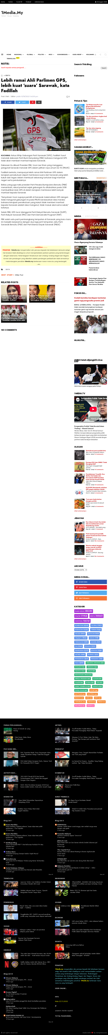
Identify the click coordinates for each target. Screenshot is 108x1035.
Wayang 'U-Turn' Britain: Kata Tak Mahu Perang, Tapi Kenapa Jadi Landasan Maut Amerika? (86, 739)
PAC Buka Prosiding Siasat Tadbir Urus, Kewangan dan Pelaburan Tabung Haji (26, 1009)
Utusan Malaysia (12, 978)
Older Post (19, 275)
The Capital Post (63, 850)
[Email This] (39, 102)
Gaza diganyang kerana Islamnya (88, 242)
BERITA (7, 75)
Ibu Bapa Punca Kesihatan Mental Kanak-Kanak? (79, 801)
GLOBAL (30, 54)
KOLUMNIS (90, 54)
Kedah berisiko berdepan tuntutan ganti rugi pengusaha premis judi (90, 299)
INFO (96, 698)
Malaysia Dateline (63, 866)
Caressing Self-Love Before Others (74, 946)
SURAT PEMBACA (81, 686)
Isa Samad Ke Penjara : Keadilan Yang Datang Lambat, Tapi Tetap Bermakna (87, 762)
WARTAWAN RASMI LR (15, 1015)
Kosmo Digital (11, 992)
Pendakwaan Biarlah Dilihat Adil (90, 907)
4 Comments (99, 122)
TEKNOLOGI (11, 59)
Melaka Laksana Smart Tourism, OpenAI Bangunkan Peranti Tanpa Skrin (34, 891)
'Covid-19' (19, 2)
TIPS (98, 682)
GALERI (77, 682)
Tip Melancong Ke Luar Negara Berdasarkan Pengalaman (94, 107)
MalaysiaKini (10, 999)
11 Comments (99, 454)
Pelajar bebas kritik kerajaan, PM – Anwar (19, 980)
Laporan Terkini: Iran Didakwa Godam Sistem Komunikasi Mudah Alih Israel (36, 883)
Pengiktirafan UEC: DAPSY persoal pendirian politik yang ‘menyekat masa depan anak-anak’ (36, 915)
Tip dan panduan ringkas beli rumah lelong (96, 117)
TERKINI (93, 629)
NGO (50, 54)
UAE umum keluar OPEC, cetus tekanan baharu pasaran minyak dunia (87, 922)
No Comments (99, 541)
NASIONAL (18, 54)
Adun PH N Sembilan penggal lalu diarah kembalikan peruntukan (26, 1001)
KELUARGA (79, 705)
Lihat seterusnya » (80, 140)
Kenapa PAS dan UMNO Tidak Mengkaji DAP (96, 463)
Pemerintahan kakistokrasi (94, 269)
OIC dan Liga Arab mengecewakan (96, 248)
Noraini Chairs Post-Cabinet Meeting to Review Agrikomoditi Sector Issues (76, 853)
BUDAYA (78, 698)
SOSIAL (88, 682)
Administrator (39, 2)
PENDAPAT (95, 659)
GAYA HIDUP (77, 54)
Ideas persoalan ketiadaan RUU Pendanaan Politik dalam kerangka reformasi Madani (86, 931)
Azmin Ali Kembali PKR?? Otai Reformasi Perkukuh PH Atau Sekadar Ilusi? (24, 845)
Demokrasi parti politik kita (96, 451)
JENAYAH (94, 650)
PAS (76, 646)
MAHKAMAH (79, 650)
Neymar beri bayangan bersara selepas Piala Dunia (29, 939)
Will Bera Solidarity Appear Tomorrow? (69, 835)
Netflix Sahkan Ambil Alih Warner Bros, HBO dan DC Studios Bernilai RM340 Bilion (35, 963)
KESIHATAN (79, 629)
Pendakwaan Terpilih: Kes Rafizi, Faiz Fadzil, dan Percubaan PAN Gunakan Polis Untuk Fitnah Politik (95, 477)
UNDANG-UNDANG (93, 663)
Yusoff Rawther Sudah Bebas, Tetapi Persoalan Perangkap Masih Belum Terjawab (88, 196)
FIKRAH (100, 702)
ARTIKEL (78, 654)
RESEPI (89, 705)
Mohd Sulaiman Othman (15, 868)
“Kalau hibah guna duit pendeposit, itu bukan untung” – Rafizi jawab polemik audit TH (76, 869)
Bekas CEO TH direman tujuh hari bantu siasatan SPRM (83, 891)
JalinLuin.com (62, 841)
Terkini (10, 2)
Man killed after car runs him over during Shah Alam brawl (75, 861)
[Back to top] (103, 1030)
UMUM (90, 671)
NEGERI (77, 634)
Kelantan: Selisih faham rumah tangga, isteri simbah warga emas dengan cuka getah (77, 827)
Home (3, 2)
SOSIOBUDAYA (62, 54)
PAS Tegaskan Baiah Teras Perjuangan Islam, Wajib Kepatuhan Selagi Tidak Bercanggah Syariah (36, 754)
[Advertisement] (54, 36)
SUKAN (92, 638)
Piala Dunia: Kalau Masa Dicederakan (23, 738)
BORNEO (91, 654)
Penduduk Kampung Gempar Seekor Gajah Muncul (22, 854)
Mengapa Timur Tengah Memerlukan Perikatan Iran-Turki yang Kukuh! (87, 753)
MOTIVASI (78, 694)
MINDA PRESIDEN (81, 678)
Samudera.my (11, 859)
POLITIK (41, 54)
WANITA (96, 686)
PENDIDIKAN (79, 659)
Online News (11, 852)
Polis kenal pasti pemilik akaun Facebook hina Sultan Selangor (96, 536)
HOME (9, 54)
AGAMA (94, 642)
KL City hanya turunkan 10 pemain (16, 994)
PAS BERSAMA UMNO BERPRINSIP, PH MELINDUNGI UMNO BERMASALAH (97, 260)
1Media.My (12, 12)
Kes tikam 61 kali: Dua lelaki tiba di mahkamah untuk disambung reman (96, 524)
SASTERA (91, 694)
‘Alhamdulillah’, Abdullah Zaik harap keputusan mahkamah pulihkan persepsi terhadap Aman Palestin (87, 884)
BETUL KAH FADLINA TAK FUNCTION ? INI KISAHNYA (23, 1017)
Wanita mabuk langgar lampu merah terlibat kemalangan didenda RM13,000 (94, 548)
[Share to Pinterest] (32, 102)
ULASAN (96, 678)
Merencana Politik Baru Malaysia (72, 786)
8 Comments (99, 114)
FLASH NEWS (79, 611)
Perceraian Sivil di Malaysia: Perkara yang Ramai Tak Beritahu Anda (25, 862)
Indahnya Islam (66, 906)
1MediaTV (78, 638)
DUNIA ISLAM (79, 690)
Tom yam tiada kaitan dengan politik (94, 500)
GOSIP (92, 690)
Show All (51, 874)
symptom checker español (64, 1010)
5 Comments (99, 132)
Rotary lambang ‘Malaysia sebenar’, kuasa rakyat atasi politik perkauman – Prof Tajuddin (24, 827)
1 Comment (99, 529)
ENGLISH (78, 667)
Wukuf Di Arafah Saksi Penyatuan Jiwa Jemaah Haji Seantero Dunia (87, 810)
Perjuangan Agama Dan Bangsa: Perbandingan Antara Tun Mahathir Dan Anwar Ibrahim (97, 281)
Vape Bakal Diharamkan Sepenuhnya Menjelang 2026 (31, 801)
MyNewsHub (10, 1006)
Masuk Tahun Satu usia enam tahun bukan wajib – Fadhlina (33, 907)
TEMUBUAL (79, 702)
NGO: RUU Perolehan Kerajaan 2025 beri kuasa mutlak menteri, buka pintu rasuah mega (36, 786)
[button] (95, 54)
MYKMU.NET (62, 859)
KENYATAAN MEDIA (82, 675)
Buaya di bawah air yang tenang (22, 730)
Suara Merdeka (11, 825)
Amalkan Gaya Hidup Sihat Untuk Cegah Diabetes (28, 810)
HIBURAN (90, 667)
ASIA (87, 698)
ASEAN (90, 702)
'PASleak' (28, 2)
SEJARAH (78, 671)
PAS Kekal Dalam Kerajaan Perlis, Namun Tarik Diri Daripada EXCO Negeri (36, 762)
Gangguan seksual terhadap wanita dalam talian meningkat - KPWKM (86, 954)
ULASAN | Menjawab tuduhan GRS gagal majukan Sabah (96, 488)
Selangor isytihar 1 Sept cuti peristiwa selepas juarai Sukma (32, 931)
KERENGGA (61, 825)
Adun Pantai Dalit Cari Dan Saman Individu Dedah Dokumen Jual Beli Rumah (77, 843)
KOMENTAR (79, 625)
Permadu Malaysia (64, 834)
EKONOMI (91, 634)
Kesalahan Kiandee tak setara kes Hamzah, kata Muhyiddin (24, 870)
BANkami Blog (11, 843)
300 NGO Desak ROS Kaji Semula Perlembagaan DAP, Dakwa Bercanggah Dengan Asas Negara (34, 778)
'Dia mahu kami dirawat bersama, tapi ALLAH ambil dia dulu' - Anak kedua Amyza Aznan (36, 954)
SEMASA (88, 646)
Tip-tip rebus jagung (93, 128)
